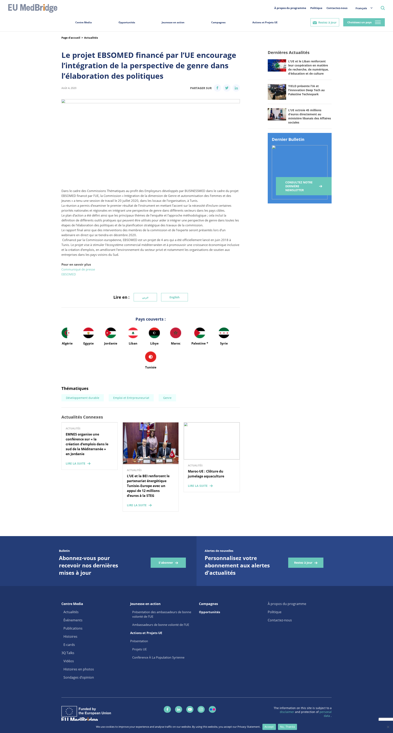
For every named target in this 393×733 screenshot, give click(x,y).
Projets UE (139, 649)
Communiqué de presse (78, 269)
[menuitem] (362, 8)
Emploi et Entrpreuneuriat (131, 398)
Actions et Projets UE (265, 22)
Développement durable (82, 398)
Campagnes (218, 22)
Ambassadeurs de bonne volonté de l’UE (160, 625)
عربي (145, 297)
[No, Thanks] (388, 727)
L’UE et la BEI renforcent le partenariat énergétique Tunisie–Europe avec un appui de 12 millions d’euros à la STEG (148, 486)
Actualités (91, 37)
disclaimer (287, 712)
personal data (326, 714)
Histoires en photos (78, 669)
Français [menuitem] (361, 8)
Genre (167, 398)
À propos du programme (290, 8)
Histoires (70, 636)
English (174, 297)
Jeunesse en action (173, 22)
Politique (316, 8)
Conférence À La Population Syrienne (158, 657)
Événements (72, 620)
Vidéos (68, 661)
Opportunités (127, 22)
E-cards (69, 644)
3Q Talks (67, 653)
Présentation (139, 641)
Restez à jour (327, 22)
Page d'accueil (70, 37)
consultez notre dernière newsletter (299, 186)
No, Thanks (287, 726)
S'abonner (166, 563)
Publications (72, 628)
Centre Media (83, 22)
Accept (269, 726)
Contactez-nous (336, 8)
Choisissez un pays (359, 22)
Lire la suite (75, 463)
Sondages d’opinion (78, 677)
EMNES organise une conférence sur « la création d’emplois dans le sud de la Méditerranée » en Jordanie (87, 444)
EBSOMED (68, 274)
